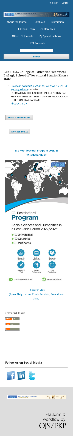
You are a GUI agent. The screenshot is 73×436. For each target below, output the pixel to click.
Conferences (47, 29)
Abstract (16, 103)
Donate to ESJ (19, 131)
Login (65, 2)
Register (53, 2)
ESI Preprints (37, 43)
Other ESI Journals (22, 36)
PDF (24, 103)
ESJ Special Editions (50, 36)
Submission (57, 22)
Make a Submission (19, 117)
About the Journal (17, 22)
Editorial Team (26, 29)
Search (36, 56)
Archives (40, 22)
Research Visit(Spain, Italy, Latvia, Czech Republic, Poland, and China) (36, 294)
